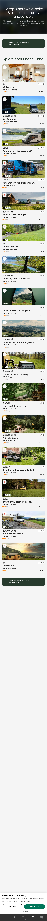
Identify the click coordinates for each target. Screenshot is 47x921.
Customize (23, 911)
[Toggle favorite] (5, 67)
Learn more (25, 901)
